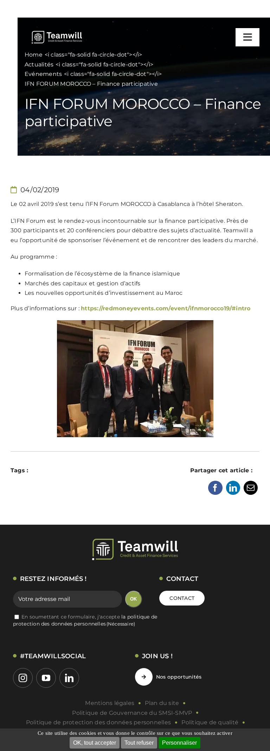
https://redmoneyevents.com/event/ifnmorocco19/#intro (165, 308)
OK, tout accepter (94, 743)
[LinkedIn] (233, 488)
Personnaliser (179, 743)
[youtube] (46, 678)
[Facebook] (215, 488)
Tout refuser (139, 743)
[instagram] (23, 678)
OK (133, 599)
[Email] (250, 488)
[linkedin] (69, 678)
